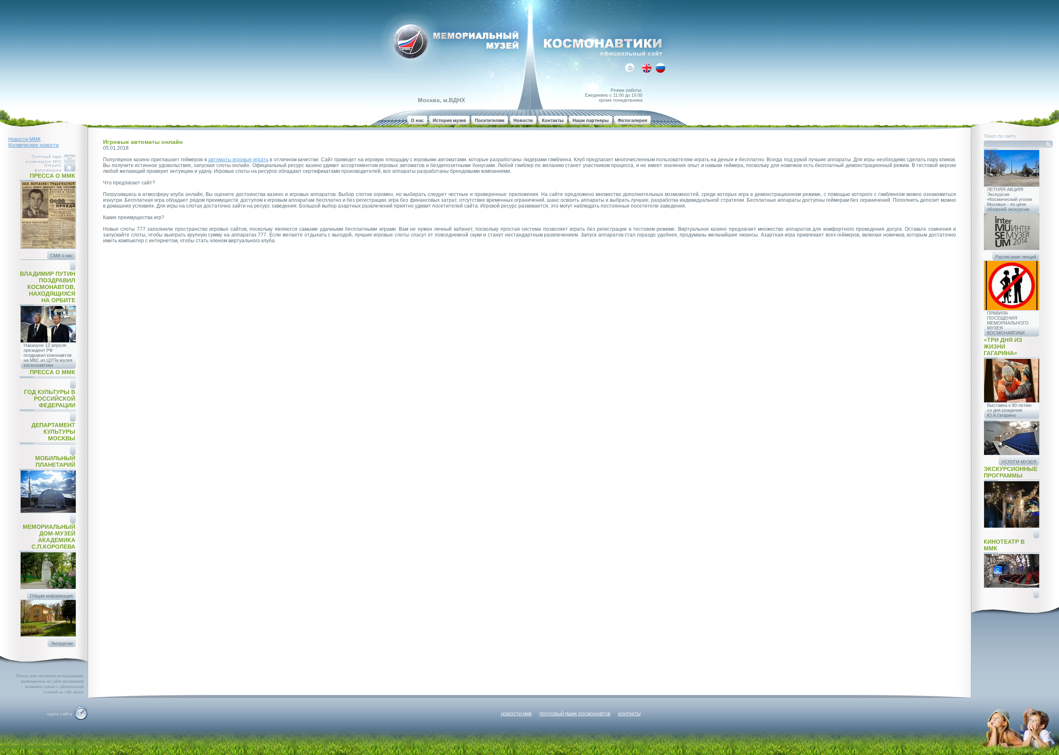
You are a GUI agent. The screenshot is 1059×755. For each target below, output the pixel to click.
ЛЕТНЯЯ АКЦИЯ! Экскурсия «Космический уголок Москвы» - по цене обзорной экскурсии (1009, 199)
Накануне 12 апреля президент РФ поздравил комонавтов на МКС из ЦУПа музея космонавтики (48, 355)
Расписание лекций (1015, 256)
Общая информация (51, 595)
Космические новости (33, 145)
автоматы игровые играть (238, 159)
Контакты (552, 120)
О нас (417, 120)
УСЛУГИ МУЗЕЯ (1018, 461)
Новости (523, 120)
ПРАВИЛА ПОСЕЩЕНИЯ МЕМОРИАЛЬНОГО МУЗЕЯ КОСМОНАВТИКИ (1008, 323)
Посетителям (489, 120)
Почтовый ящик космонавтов (575, 714)
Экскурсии (61, 643)
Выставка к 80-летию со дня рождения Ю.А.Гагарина (1009, 410)
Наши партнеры (591, 120)
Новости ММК (24, 139)
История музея (449, 120)
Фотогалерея (632, 120)
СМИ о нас (61, 255)
